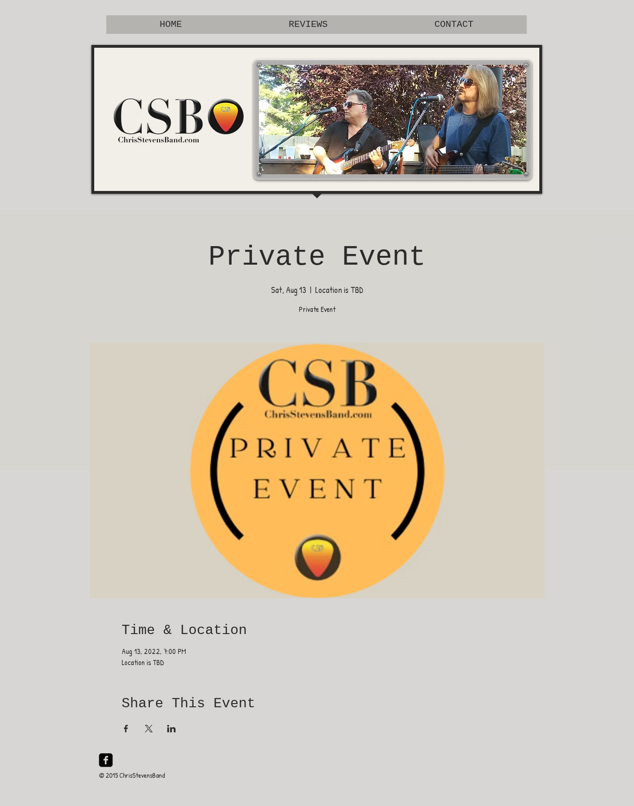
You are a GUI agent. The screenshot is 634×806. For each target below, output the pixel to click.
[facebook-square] (106, 760)
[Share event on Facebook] (126, 728)
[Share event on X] (148, 728)
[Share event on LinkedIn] (171, 728)
